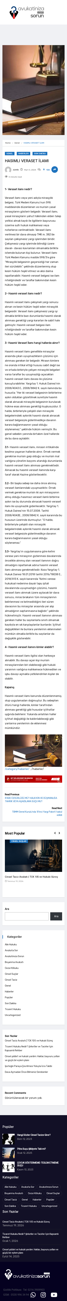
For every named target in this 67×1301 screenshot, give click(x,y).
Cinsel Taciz (11, 979)
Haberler (23, 154)
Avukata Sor (11, 950)
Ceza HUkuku (12, 968)
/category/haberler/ (17, 769)
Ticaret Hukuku (13, 1009)
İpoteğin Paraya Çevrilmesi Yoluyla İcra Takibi (28, 1066)
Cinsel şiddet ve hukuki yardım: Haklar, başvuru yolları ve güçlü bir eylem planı (30, 1251)
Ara (7, 908)
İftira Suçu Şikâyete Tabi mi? (31, 1149)
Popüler (9, 997)
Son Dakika (40, 154)
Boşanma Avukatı (14, 962)
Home (8, 143)
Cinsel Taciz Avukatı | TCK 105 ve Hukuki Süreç (31, 877)
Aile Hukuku (11, 944)
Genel (17, 143)
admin (15, 170)
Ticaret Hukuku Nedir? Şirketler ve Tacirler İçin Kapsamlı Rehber (30, 1236)
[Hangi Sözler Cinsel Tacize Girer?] (8, 1139)
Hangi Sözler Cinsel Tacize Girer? (34, 1135)
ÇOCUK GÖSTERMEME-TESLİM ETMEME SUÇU (38, 1164)
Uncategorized (12, 1015)
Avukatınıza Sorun (14, 956)
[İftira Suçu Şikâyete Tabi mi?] (8, 1153)
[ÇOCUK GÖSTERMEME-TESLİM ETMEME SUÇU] (8, 1167)
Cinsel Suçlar (18, 841)
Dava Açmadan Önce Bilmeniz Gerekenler (26, 1072)
